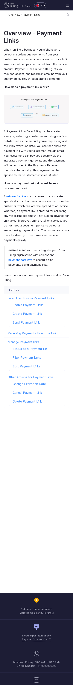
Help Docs (25, 6)
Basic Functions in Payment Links (31, 298)
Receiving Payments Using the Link (32, 333)
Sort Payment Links (26, 366)
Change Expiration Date (29, 384)
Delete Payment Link (27, 401)
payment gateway (20, 260)
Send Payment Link (26, 322)
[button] (38, 5)
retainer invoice (16, 196)
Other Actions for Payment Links (31, 377)
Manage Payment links (23, 342)
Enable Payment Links (28, 305)
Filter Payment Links (27, 357)
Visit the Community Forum (36, 612)
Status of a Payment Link (30, 349)
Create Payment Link (27, 314)
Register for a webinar (35, 639)
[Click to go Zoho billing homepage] (11, 5)
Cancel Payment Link (27, 392)
